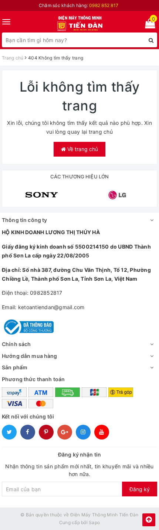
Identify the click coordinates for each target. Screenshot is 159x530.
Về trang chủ (82, 149)
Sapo (94, 522)
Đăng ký (139, 489)
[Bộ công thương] (28, 326)
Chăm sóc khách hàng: (78, 5)
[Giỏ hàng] (148, 25)
